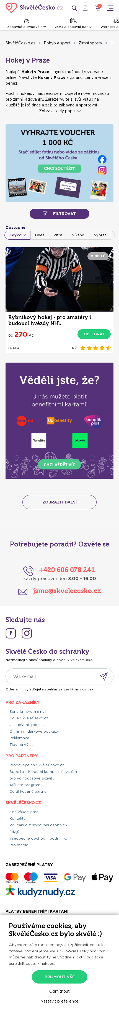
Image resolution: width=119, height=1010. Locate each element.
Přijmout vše (60, 977)
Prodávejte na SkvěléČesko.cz (36, 765)
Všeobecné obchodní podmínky (38, 838)
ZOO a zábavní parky (73, 27)
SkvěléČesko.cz (20, 43)
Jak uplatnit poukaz (27, 725)
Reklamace (19, 738)
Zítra (58, 235)
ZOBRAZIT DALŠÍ (59, 502)
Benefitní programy (27, 711)
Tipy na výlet (21, 745)
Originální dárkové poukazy (34, 731)
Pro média (18, 845)
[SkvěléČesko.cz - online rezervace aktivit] (34, 8)
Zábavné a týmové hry (26, 27)
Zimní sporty (90, 43)
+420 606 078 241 (67, 570)
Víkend (78, 235)
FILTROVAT (64, 213)
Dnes (39, 235)
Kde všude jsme (23, 812)
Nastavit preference (59, 1001)
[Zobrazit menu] (110, 8)
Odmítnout (59, 991)
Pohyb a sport (57, 43)
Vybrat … (102, 235)
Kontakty (17, 818)
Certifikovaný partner (28, 791)
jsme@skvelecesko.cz (67, 591)
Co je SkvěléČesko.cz (28, 718)
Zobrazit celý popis (57, 111)
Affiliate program (24, 785)
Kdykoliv (17, 235)
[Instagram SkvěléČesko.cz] (27, 633)
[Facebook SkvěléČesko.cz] (11, 633)
